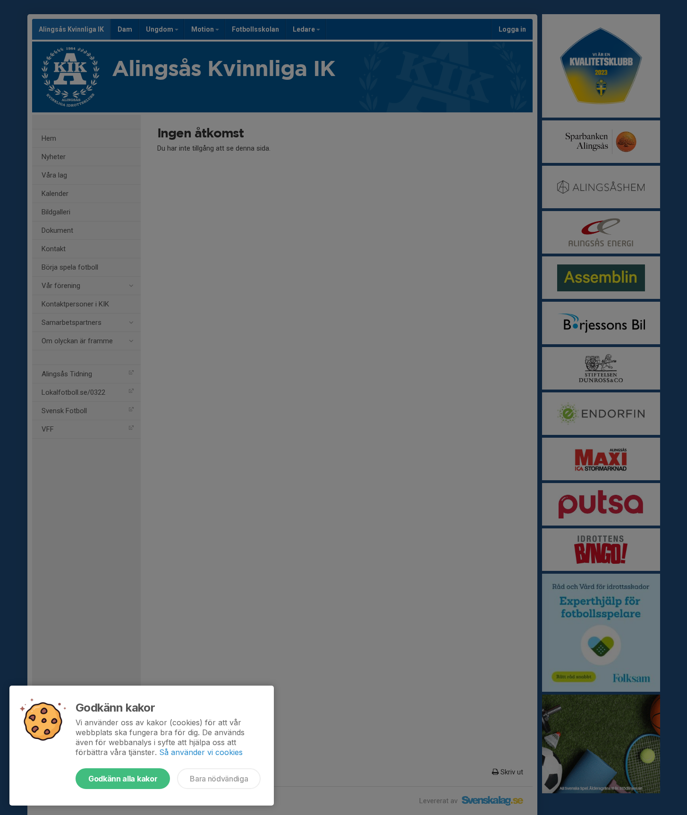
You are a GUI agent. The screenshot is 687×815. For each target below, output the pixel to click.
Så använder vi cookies (201, 752)
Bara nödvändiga (219, 778)
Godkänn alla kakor (122, 778)
